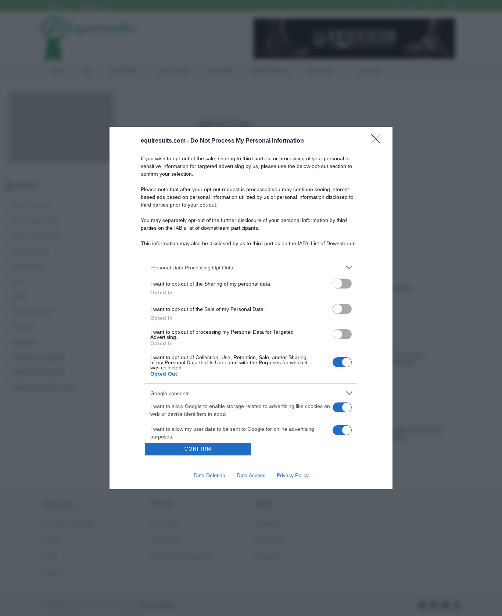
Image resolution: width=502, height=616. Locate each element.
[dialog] (251, 308)
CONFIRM (198, 449)
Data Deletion (209, 475)
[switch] (342, 284)
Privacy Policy (293, 475)
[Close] (378, 141)
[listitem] (251, 267)
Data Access (251, 475)
